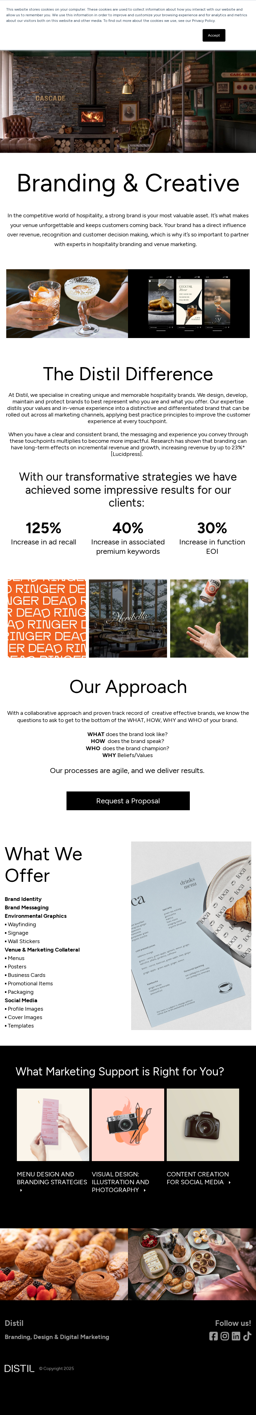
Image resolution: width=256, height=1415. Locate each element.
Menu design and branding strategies (52, 1178)
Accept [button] (214, 35)
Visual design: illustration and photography (120, 1182)
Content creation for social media (198, 1178)
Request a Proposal (128, 800)
